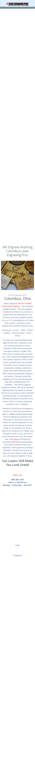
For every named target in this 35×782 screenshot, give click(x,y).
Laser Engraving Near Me (18, 295)
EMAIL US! (17, 475)
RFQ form (16, 442)
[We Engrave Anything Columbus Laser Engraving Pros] (17, 275)
